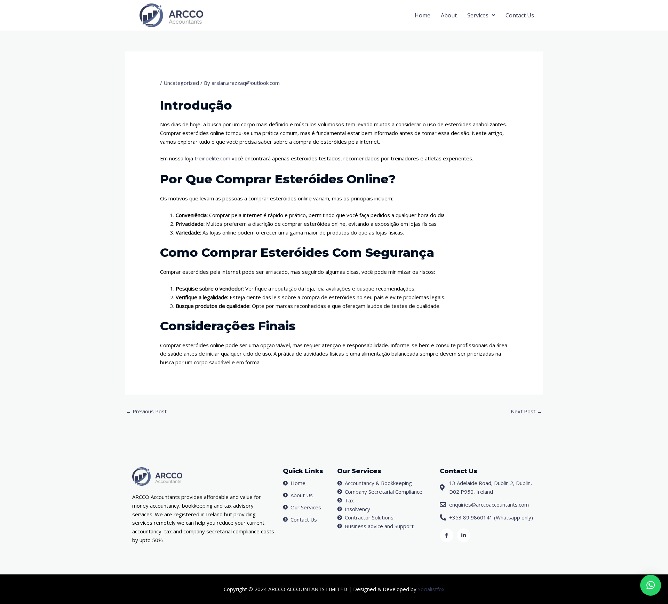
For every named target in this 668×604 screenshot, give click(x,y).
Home (422, 15)
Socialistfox (431, 589)
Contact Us (520, 15)
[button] (481, 15)
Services (477, 15)
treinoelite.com (212, 158)
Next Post (526, 411)
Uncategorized (181, 82)
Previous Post (146, 411)
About (449, 15)
